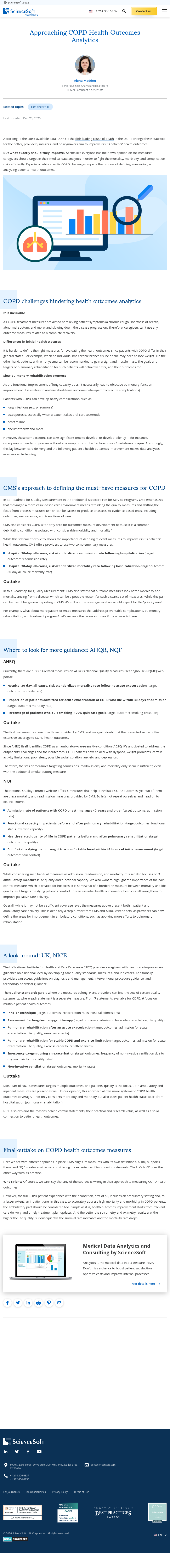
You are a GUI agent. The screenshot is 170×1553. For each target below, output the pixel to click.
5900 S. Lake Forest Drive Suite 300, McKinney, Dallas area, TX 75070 (44, 1466)
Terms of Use (81, 1491)
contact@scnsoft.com (103, 1464)
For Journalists (11, 1491)
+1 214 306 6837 (19, 1475)
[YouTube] (39, 1451)
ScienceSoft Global (18, 2)
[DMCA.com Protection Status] (15, 1540)
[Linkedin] (5, 1451)
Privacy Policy (60, 1491)
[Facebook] (28, 1451)
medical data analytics (65, 158)
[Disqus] (85, 1369)
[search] (124, 11)
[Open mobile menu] (164, 11)
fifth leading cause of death (94, 139)
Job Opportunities (36, 1491)
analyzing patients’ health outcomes (28, 169)
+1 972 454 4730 (19, 1479)
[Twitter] (17, 1451)
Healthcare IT (40, 107)
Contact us (144, 11)
